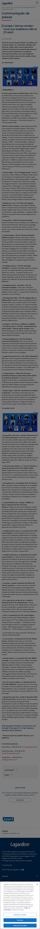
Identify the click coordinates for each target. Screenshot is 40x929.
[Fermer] (37, 884)
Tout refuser (20, 920)
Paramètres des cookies (20, 914)
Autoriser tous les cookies (20, 925)
